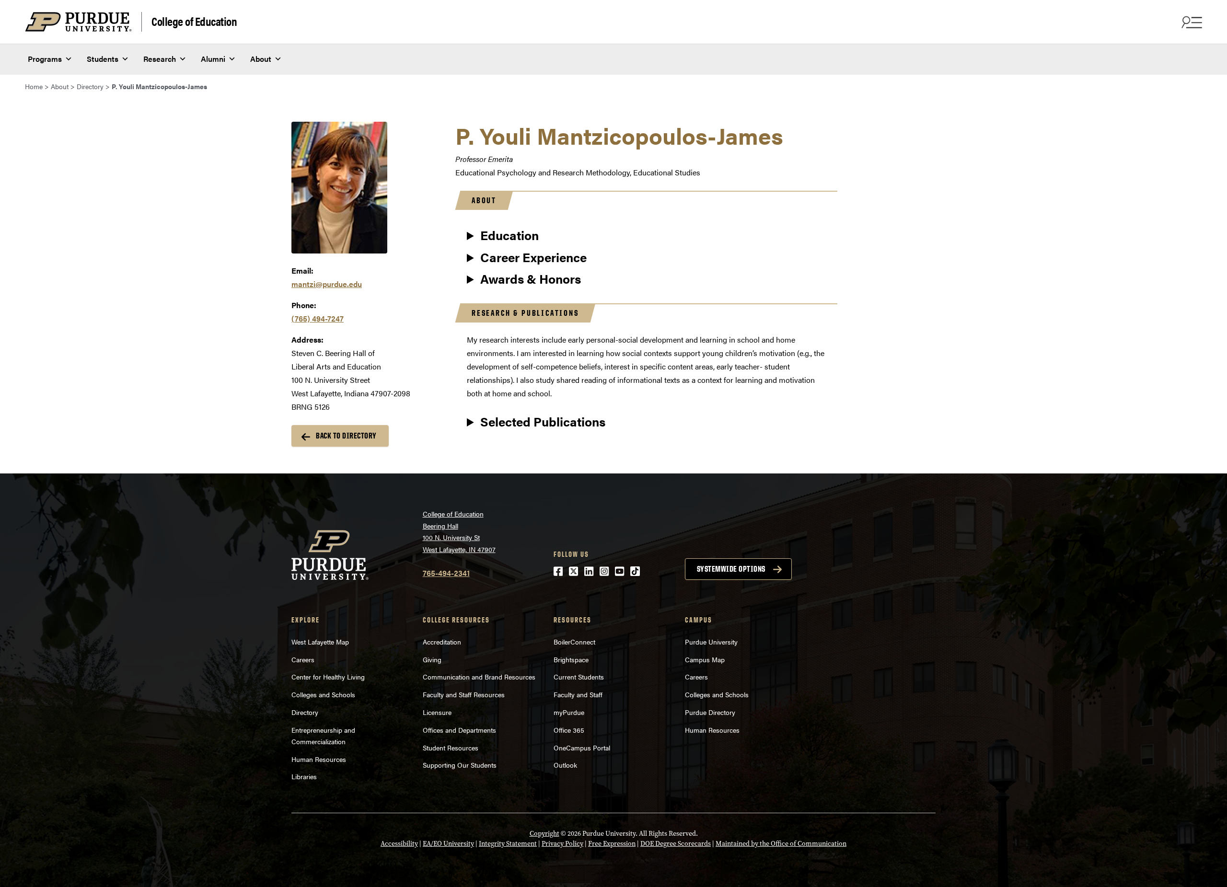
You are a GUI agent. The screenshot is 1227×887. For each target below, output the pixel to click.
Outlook (565, 765)
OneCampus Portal (582, 747)
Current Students (579, 676)
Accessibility (399, 843)
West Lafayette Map (320, 641)
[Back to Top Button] (1180, 880)
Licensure (437, 712)
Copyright (544, 833)
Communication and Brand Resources (479, 676)
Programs (45, 58)
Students (102, 58)
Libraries (304, 776)
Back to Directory (346, 435)
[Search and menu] (1190, 22)
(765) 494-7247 (317, 318)
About (260, 58)
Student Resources (450, 747)
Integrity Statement (508, 843)
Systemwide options (731, 569)
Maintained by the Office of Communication (781, 843)
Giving (432, 659)
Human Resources (318, 759)
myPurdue (569, 712)
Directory (304, 712)
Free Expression (612, 843)
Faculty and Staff (578, 694)
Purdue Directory (710, 712)
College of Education (194, 20)
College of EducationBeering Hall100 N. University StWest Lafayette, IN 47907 (459, 531)
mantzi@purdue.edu (326, 283)
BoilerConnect (574, 641)
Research (159, 58)
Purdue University (711, 641)
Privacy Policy (562, 843)
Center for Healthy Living (328, 676)
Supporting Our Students (460, 765)
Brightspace (571, 659)
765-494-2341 (446, 572)
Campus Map (705, 659)
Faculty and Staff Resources (464, 694)
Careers (302, 659)
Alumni (213, 58)
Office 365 (569, 730)
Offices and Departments (459, 730)
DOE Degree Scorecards (675, 843)
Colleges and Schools (323, 694)
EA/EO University (448, 843)
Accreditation (442, 641)
